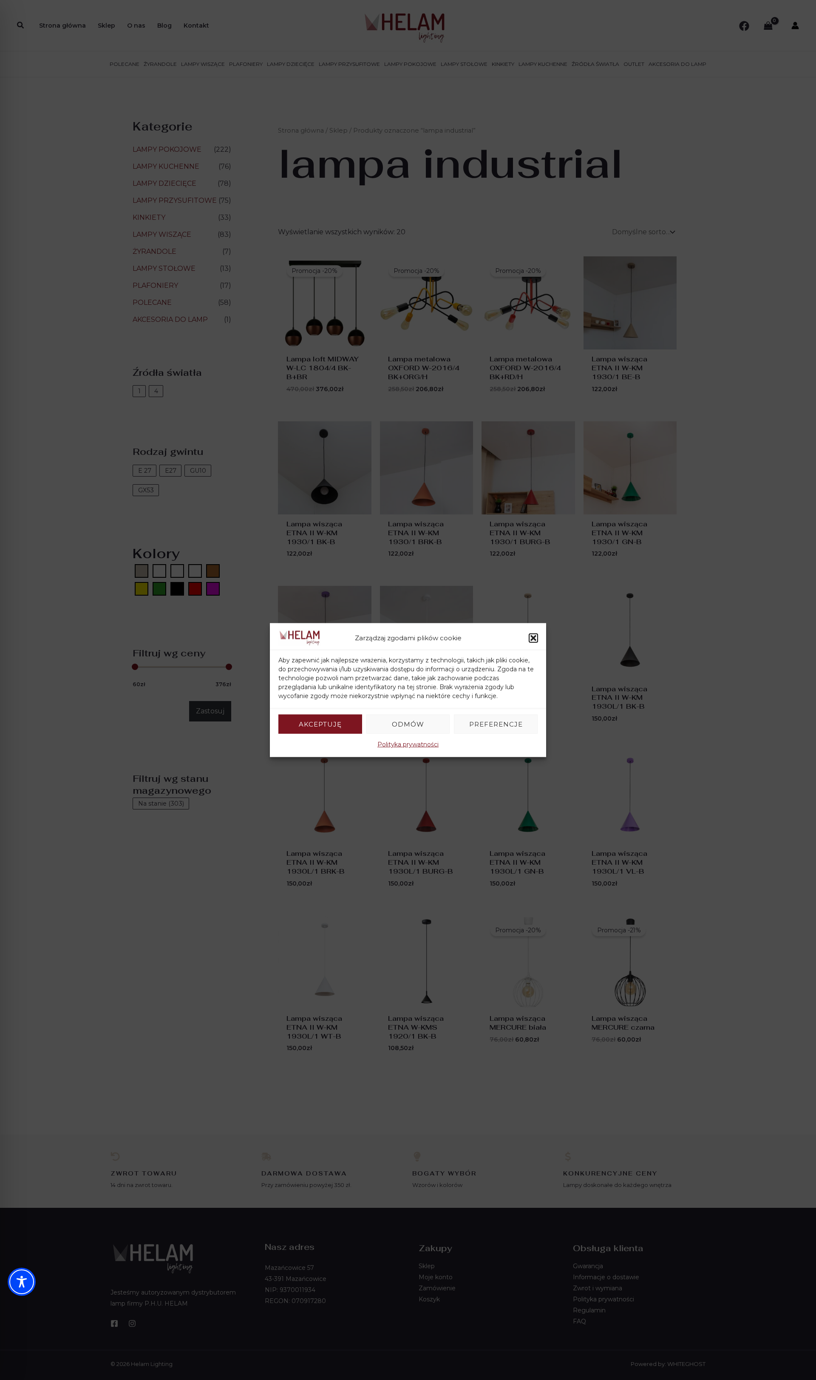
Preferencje (496, 724)
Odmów (408, 724)
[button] (533, 637)
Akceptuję (320, 724)
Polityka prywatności (408, 744)
